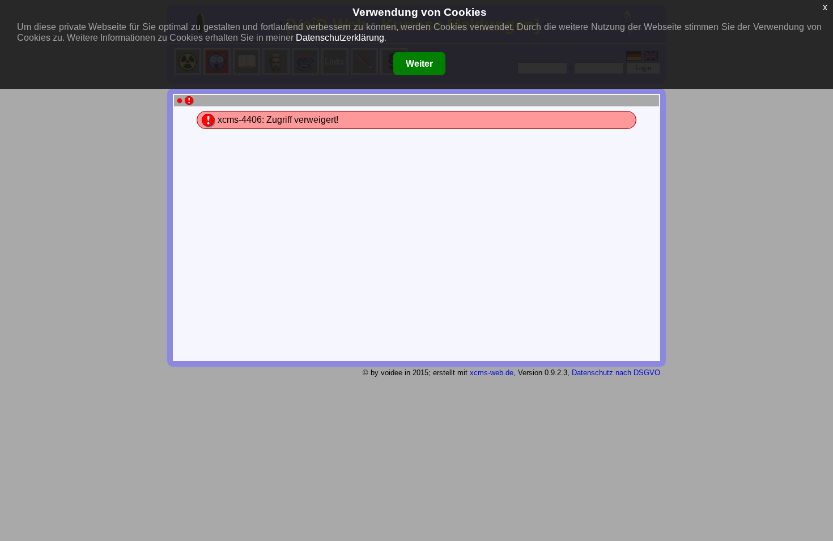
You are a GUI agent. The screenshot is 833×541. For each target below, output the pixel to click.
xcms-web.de (491, 372)
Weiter (419, 63)
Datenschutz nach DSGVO (616, 372)
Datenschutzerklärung (340, 37)
